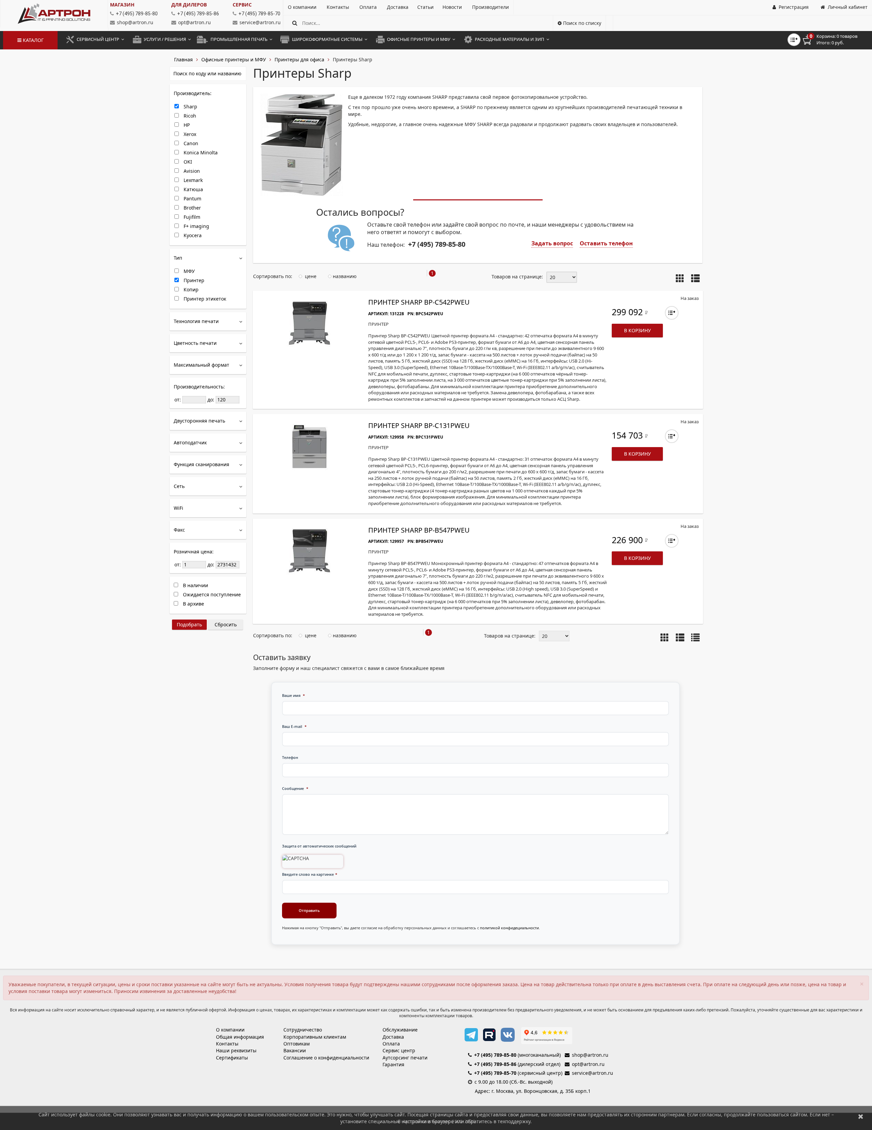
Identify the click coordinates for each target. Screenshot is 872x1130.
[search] (294, 23)
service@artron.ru (260, 22)
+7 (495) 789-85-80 (495, 1055)
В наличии (195, 585)
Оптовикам (296, 1043)
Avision (191, 171)
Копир (190, 289)
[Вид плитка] (680, 279)
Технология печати (196, 321)
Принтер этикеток (204, 298)
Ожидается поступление (211, 594)
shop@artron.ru (135, 22)
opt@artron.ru (194, 22)
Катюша (192, 189)
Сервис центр (399, 1050)
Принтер (193, 280)
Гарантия (393, 1064)
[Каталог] (54, 13)
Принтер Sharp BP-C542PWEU (419, 302)
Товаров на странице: (517, 276)
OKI (187, 161)
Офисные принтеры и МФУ (233, 59)
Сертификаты (232, 1057)
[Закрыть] (860, 1116)
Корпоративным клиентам (314, 1037)
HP (186, 125)
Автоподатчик (190, 442)
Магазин (122, 4)
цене (310, 276)
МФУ (188, 271)
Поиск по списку (581, 23)
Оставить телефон (606, 243)
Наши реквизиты (236, 1050)
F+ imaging (195, 226)
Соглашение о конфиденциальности (326, 1057)
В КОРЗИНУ (637, 330)
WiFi (178, 508)
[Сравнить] (672, 313)
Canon (190, 143)
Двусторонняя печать (199, 420)
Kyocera (192, 235)
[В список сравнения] (794, 39)
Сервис (242, 4)
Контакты (227, 1043)
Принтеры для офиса (299, 59)
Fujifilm (191, 217)
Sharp (189, 106)
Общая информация (240, 1037)
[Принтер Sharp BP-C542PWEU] (309, 323)
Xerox (189, 134)
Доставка (393, 1037)
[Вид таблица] (695, 279)
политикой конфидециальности (509, 927)
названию (344, 276)
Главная (183, 59)
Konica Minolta (200, 152)
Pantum (191, 198)
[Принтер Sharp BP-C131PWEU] (309, 446)
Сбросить (226, 624)
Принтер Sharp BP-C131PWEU (419, 425)
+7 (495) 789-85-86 (495, 1064)
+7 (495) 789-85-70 (495, 1073)
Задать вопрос (552, 243)
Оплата (391, 1043)
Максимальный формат (201, 365)
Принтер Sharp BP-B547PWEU (419, 530)
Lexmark (192, 180)
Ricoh (189, 115)
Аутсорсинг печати (405, 1057)
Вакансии (294, 1050)
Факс (179, 529)
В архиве (193, 603)
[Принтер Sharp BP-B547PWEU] (309, 551)
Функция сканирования (201, 464)
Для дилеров (189, 4)
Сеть (179, 486)
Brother (191, 207)
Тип (178, 258)
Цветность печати (195, 343)
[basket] (835, 39)
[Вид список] (695, 638)
